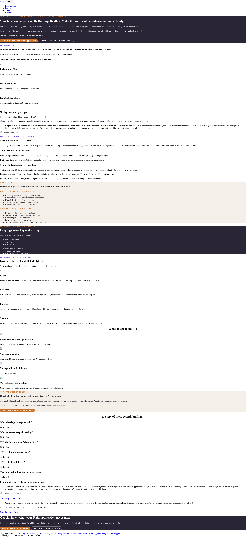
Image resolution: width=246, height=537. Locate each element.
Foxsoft (3, 1)
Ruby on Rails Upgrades (91, 533)
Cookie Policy (44, 533)
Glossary (17, 533)
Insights (8, 8)
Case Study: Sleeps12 (9, 498)
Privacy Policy (32, 533)
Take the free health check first (46, 528)
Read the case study (8, 512)
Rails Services (11, 6)
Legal (24, 533)
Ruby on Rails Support (111, 533)
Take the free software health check (17, 410)
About (7, 10)
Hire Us (8, 13)
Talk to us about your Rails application (19, 40)
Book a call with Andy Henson (15, 528)
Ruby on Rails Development (69, 533)
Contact (54, 533)
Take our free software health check (56, 40)
